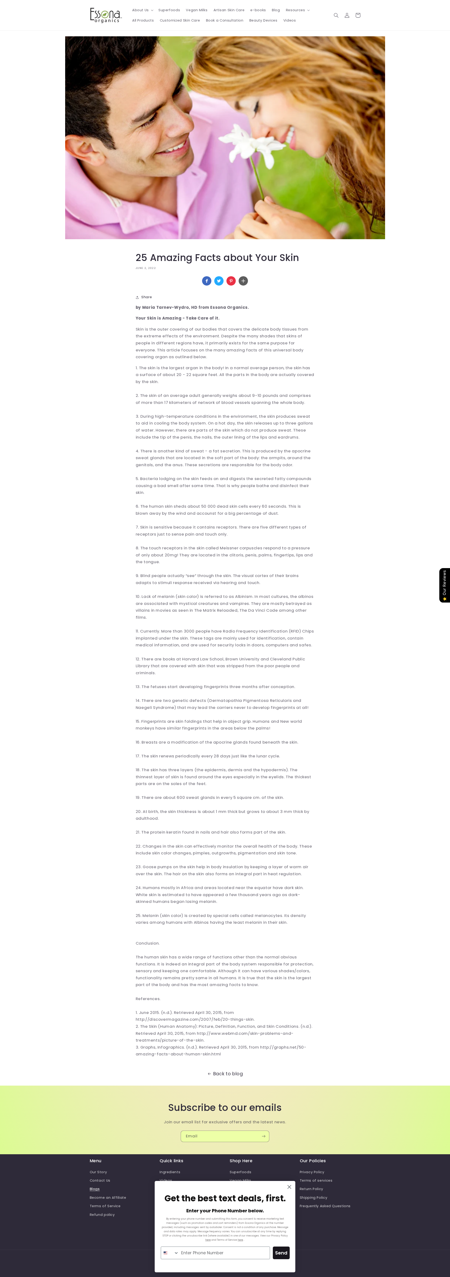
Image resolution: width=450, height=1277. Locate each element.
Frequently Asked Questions (325, 1206)
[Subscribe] (263, 1136)
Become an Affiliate (108, 1197)
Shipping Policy (313, 1197)
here (208, 1240)
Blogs (95, 1189)
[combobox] (170, 1253)
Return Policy (311, 1189)
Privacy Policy (312, 1172)
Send (281, 1253)
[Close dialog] (289, 1187)
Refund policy (102, 1214)
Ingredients (170, 1172)
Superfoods (240, 1172)
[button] (142, 10)
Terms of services (316, 1180)
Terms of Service (105, 1206)
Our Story (98, 1172)
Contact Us (100, 1180)
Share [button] (146, 297)
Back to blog (228, 1074)
